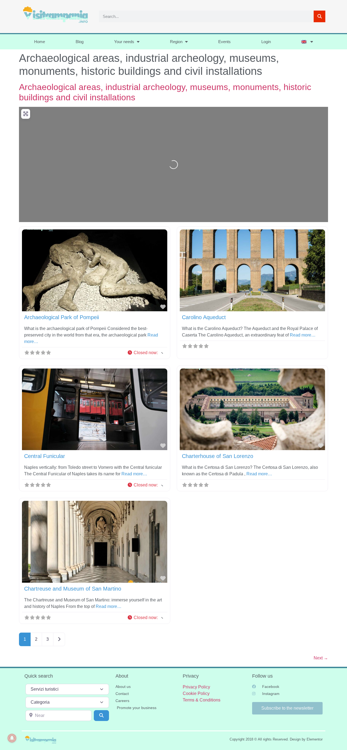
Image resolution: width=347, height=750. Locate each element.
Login (266, 41)
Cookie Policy (196, 693)
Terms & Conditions (201, 700)
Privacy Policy (196, 687)
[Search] (319, 16)
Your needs (124, 41)
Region (176, 41)
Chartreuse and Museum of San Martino (72, 589)
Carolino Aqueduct (204, 317)
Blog (79, 41)
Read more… (303, 335)
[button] (145, 353)
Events (224, 41)
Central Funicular (44, 456)
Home (39, 41)
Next (321, 658)
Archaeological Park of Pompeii (61, 317)
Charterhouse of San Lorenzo (217, 456)
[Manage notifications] (12, 738)
